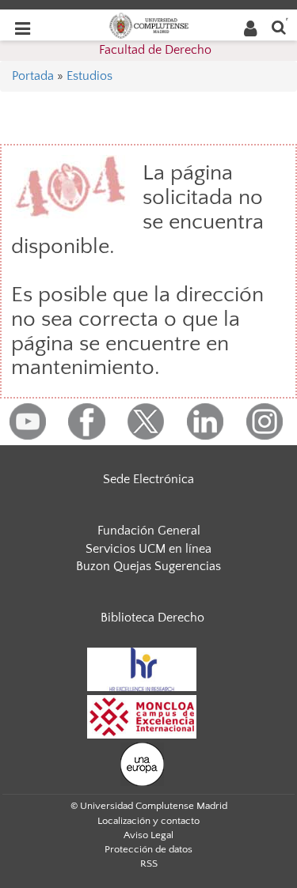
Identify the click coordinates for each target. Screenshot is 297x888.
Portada (33, 76)
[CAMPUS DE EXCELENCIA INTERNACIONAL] (141, 716)
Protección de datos (148, 849)
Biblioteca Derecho (152, 617)
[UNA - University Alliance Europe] (142, 763)
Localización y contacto (148, 820)
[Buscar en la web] (279, 26)
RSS (149, 863)
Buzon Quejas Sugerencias (148, 566)
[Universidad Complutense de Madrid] (148, 24)
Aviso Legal (148, 835)
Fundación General (148, 530)
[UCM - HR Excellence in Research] (141, 668)
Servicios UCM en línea (148, 549)
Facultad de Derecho (155, 50)
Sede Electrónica (148, 479)
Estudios (89, 76)
